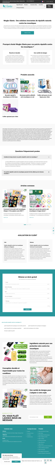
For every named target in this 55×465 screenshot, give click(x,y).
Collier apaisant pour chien (10, 116)
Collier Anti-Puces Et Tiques (43, 431)
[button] (25, 224)
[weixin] (53, 230)
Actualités (41, 4)
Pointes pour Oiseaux (42, 440)
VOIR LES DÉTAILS (10, 85)
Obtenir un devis (49, 6)
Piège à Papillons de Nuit (42, 436)
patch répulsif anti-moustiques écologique (37, 325)
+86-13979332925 (12, 436)
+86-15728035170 (30, 1)
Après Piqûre (40, 433)
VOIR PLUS (6, 217)
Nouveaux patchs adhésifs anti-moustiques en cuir (27, 96)
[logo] (8, 6)
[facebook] (48, 1)
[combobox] (7, 289)
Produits (26, 4)
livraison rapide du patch (9, 330)
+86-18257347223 (19, 436)
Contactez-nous (30, 436)
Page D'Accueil (19, 4)
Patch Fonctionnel (41, 449)
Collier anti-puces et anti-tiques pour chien (44, 96)
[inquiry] (53, 233)
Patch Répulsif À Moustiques (43, 451)
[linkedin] (50, 1)
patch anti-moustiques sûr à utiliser (31, 328)
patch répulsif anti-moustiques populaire (12, 328)
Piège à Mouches (41, 442)
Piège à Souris (41, 444)
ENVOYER (27, 309)
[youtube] (45, 463)
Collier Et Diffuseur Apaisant (43, 447)
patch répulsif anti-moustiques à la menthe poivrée (15, 325)
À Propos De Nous (20, 7)
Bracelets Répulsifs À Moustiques (44, 453)
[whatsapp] (47, 1)
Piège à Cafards (41, 438)
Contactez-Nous (33, 4)
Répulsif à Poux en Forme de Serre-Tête (45, 445)
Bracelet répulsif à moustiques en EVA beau (10, 96)
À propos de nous (30, 433)
